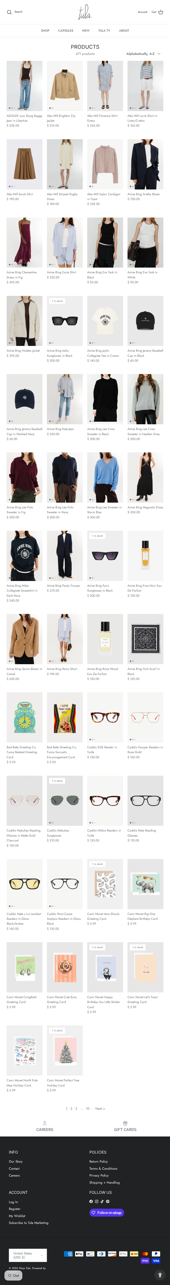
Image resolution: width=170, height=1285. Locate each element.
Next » (100, 1108)
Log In (13, 1202)
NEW (85, 30)
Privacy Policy (99, 1175)
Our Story (16, 1161)
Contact (14, 1168)
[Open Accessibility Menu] (160, 1275)
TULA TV (104, 30)
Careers (14, 1175)
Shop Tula (24, 1268)
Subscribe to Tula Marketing (28, 1222)
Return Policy (98, 1161)
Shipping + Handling (104, 1182)
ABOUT (124, 30)
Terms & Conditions (103, 1168)
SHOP (45, 30)
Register (14, 1208)
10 (87, 1108)
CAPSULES (65, 30)
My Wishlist (17, 1216)
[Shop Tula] (85, 12)
